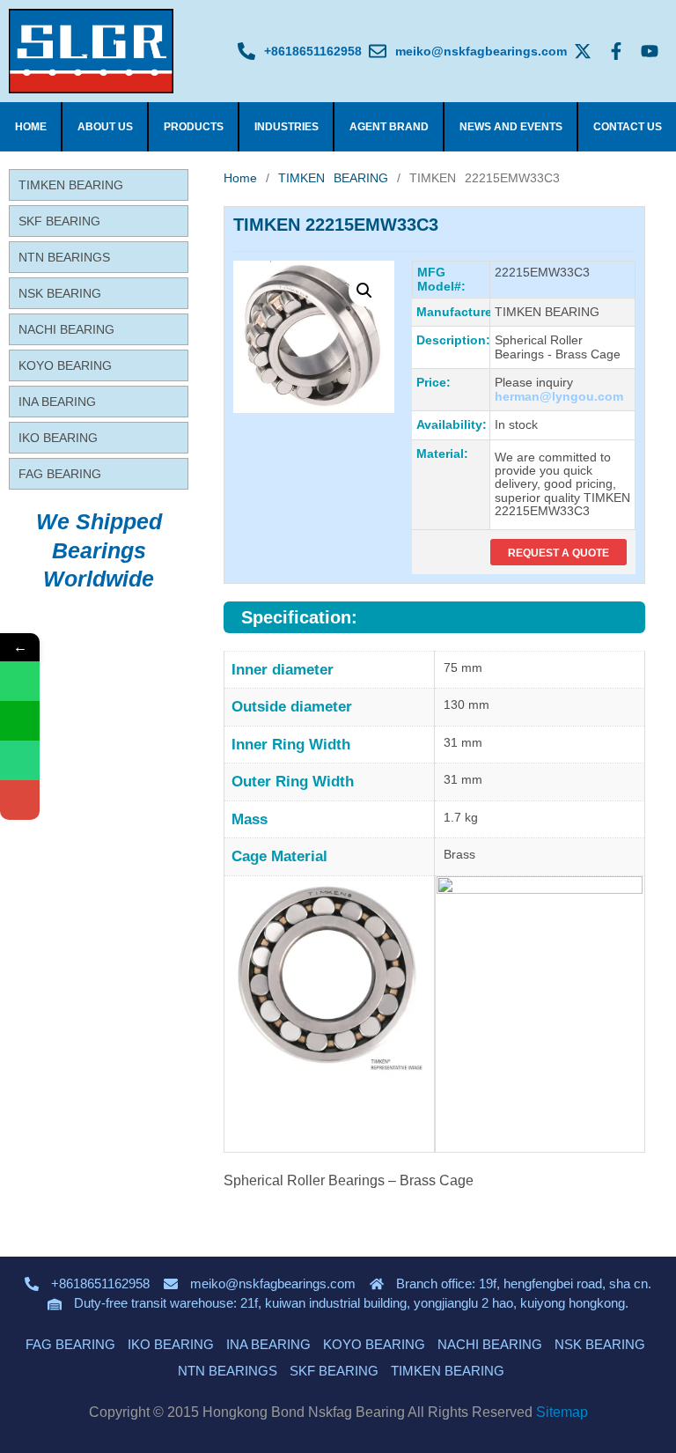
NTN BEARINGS (64, 257)
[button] (364, 290)
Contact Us (627, 127)
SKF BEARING (59, 221)
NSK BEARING (59, 293)
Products (194, 127)
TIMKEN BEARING (70, 185)
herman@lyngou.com (559, 396)
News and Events (510, 127)
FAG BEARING (59, 474)
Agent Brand (389, 127)
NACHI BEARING (66, 329)
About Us (105, 127)
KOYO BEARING (65, 365)
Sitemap (562, 1412)
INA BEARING (57, 402)
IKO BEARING (58, 438)
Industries (286, 127)
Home (31, 127)
